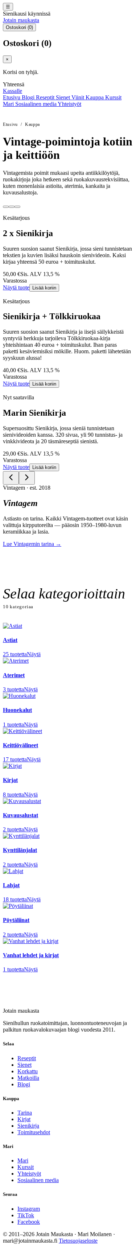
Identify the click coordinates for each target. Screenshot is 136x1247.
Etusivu (12, 97)
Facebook (28, 1222)
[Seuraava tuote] (27, 478)
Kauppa (95, 97)
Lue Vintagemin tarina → (32, 544)
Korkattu (27, 1071)
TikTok (25, 1215)
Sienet (63, 97)
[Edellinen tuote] (11, 478)
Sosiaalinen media (36, 104)
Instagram (28, 1209)
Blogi (29, 97)
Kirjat (23, 1119)
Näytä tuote (16, 287)
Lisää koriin (44, 288)
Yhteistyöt (69, 104)
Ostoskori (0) (19, 27)
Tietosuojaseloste (78, 1241)
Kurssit (113, 97)
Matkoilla (28, 1078)
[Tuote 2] (12, 207)
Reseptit (46, 97)
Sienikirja (28, 1126)
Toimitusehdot (33, 1132)
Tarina (24, 1113)
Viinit (78, 97)
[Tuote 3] (17, 207)
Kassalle (12, 91)
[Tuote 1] (6, 207)
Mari (9, 104)
